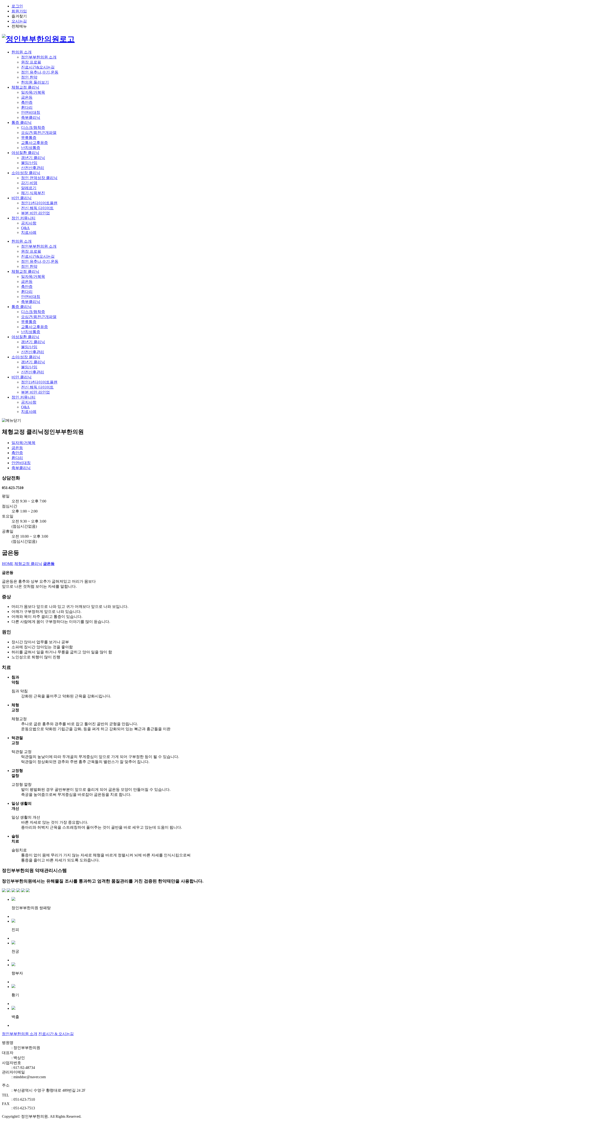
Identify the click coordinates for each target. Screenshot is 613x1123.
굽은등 (27, 97)
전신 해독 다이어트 (37, 208)
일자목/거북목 (33, 92)
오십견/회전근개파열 (39, 133)
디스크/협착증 (33, 127)
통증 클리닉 (21, 122)
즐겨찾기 (19, 16)
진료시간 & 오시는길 (56, 1034)
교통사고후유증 (34, 143)
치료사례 (28, 232)
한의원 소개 (21, 52)
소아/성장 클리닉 (25, 173)
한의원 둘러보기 (35, 82)
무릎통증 (28, 138)
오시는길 (19, 21)
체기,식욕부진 (33, 193)
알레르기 (28, 188)
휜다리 (27, 107)
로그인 (17, 6)
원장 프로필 (31, 62)
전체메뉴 (19, 26)
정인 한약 (29, 77)
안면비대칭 (30, 112)
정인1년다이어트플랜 (39, 203)
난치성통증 (30, 148)
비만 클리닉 (21, 198)
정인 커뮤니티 (23, 218)
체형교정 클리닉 (25, 87)
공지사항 (28, 223)
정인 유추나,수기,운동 (39, 72)
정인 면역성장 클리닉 (39, 178)
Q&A (25, 228)
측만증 (27, 102)
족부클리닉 (30, 117)
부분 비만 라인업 (35, 213)
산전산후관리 (32, 168)
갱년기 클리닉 (33, 158)
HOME (7, 564)
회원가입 (19, 11)
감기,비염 (29, 183)
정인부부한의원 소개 (39, 57)
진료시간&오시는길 (38, 67)
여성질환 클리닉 (25, 153)
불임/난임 (29, 163)
